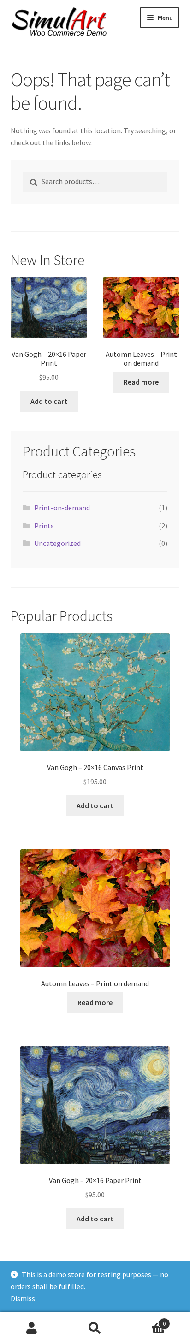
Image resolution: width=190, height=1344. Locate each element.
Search (94, 1328)
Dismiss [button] (23, 1298)
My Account (31, 1328)
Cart (146, 1320)
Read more (141, 381)
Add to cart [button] (48, 401)
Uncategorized (57, 543)
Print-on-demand (62, 507)
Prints (44, 525)
